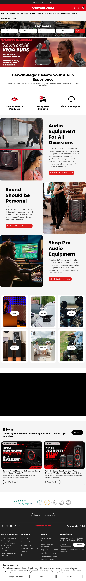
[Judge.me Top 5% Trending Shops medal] (68, 502)
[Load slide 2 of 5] (37, 65)
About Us (24, 538)
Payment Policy (27, 542)
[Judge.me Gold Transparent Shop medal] (47, 502)
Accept (42, 577)
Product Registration (48, 556)
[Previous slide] (31, 65)
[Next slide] (51, 65)
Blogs (23, 555)
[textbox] (9, 31)
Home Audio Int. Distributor (46, 545)
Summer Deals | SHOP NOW (43, 2)
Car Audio (24, 13)
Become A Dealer (47, 559)
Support (44, 534)
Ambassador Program (29, 548)
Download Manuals (48, 553)
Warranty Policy (27, 545)
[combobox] (9, 31)
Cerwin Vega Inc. (9, 534)
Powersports (71, 343)
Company (25, 534)
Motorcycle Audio (48, 13)
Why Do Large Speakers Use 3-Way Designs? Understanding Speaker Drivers (64, 472)
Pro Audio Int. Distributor (45, 540)
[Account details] (78, 8)
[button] (74, 8)
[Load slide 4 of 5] (43, 65)
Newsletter (66, 534)
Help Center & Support (49, 550)
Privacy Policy (57, 572)
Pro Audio (4, 13)
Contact (24, 552)
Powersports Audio (63, 13)
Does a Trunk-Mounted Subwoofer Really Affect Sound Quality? (21, 472)
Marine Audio (35, 13)
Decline (69, 577)
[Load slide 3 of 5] (40, 65)
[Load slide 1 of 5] (35, 65)
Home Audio (14, 13)
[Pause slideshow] (55, 65)
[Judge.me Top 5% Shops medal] (61, 502)
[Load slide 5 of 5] (46, 65)
